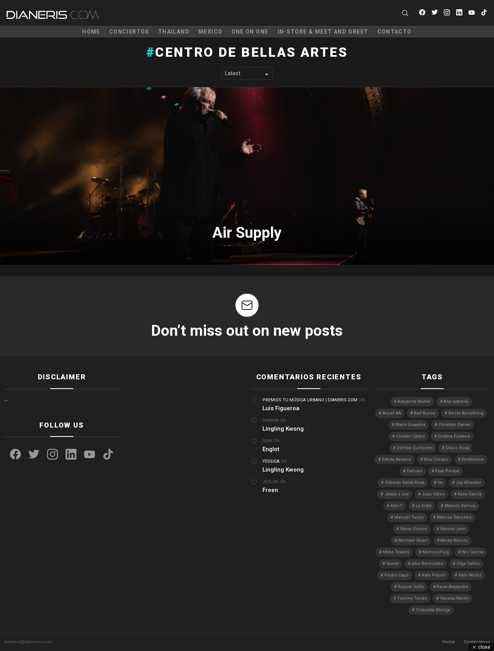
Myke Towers (396, 552)
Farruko (414, 470)
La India (423, 505)
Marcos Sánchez (454, 517)
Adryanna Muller (414, 401)
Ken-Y (397, 505)
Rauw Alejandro (452, 586)
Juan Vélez (433, 494)
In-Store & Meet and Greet (323, 32)
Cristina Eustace (454, 436)
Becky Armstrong (466, 413)
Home (91, 32)
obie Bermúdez (427, 563)
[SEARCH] (405, 13)
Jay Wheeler (468, 482)
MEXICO (210, 32)
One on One (250, 32)
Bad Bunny (424, 413)
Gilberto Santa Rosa (405, 482)
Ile (440, 482)
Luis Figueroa (280, 408)
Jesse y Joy (396, 494)
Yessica (270, 461)
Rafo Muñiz (470, 575)
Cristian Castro (410, 436)
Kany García (470, 494)
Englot (270, 449)
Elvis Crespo (436, 459)
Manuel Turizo (409, 517)
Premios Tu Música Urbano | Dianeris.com (309, 399)
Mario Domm (413, 528)
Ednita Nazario (396, 459)
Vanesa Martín (454, 598)
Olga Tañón (468, 563)
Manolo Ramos (460, 505)
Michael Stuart (413, 540)
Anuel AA (391, 413)
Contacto (394, 32)
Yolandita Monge (433, 609)
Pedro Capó (396, 575)
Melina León (453, 528)
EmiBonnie (473, 459)
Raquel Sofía (411, 586)
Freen (270, 490)
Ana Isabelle (456, 401)
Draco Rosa (457, 447)
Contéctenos (477, 641)
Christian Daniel (454, 424)
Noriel (392, 563)
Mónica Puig (436, 552)
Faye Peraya (447, 470)
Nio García (472, 552)
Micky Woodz (454, 540)
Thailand (173, 32)
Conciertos (129, 32)
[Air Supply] (247, 176)
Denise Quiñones (415, 447)
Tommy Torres (412, 598)
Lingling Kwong (283, 428)
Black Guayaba (410, 424)
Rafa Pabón (433, 575)
